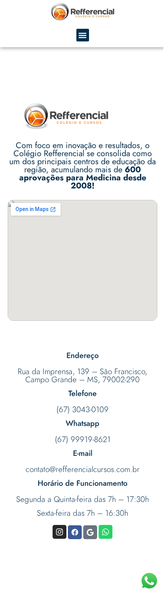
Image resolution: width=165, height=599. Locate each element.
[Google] (90, 532)
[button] (82, 35)
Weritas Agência (82, 584)
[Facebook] (75, 532)
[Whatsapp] (105, 532)
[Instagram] (59, 532)
